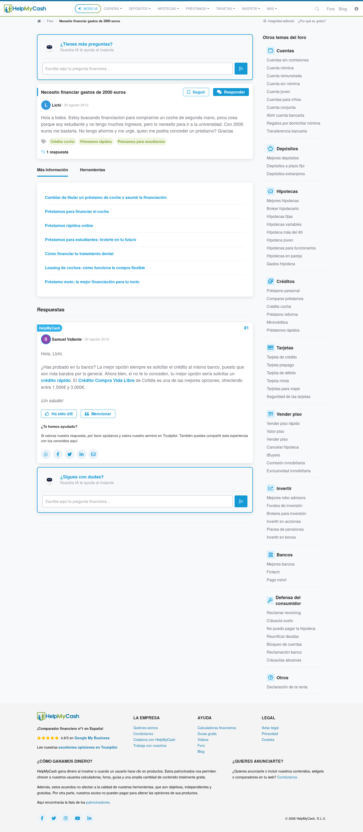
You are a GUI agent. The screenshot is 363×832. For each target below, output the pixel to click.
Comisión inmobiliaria (286, 463)
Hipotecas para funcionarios (291, 248)
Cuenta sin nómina (283, 83)
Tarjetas (224, 8)
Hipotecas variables (284, 224)
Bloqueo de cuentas (284, 644)
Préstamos (196, 8)
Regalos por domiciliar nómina (293, 123)
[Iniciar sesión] (356, 9)
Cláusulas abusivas (284, 660)
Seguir (198, 92)
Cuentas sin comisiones (288, 60)
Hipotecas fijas (280, 216)
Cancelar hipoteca (283, 447)
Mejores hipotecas (283, 200)
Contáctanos (143, 733)
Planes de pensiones (285, 529)
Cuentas (111, 8)
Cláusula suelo (280, 620)
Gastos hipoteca (281, 263)
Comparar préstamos (285, 298)
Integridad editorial (280, 21)
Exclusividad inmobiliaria (289, 470)
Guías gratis (207, 733)
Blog (343, 9)
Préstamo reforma (282, 314)
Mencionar (100, 413)
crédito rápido (56, 380)
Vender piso (277, 439)
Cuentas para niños (284, 99)
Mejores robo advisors (286, 497)
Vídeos (203, 739)
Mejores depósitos (283, 158)
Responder (234, 92)
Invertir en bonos (281, 537)
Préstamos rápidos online (69, 225)
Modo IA (90, 8)
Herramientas (92, 169)
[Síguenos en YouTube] (77, 818)
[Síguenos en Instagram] (66, 818)
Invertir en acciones (284, 521)
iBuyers (273, 455)
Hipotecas (167, 8)
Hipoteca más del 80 (285, 232)
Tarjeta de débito (281, 373)
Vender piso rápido (283, 423)
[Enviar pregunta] (241, 69)
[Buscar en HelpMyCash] (317, 9)
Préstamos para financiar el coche (77, 211)
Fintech (273, 572)
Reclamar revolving (284, 612)
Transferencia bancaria (287, 131)
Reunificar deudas (283, 636)
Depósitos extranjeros (286, 173)
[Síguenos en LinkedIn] (89, 818)
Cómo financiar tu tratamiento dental (79, 253)
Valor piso (275, 431)
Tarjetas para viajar (283, 388)
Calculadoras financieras (217, 727)
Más (270, 8)
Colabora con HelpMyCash (154, 739)
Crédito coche (62, 141)
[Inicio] (25, 8)
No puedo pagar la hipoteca (291, 628)
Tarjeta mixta (278, 380)
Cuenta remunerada (284, 75)
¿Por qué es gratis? (312, 21)
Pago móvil (276, 580)
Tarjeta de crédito (282, 357)
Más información (52, 169)
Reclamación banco (284, 652)
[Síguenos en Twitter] (54, 818)
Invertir (249, 8)
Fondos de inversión (284, 505)
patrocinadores (98, 802)
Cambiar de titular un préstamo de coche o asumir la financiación (106, 197)
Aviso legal (270, 727)
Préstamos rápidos (96, 141)
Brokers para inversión (286, 513)
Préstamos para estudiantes (141, 141)
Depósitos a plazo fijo (285, 166)
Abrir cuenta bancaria (285, 115)
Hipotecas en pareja (284, 256)
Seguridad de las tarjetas (288, 396)
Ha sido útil (62, 413)
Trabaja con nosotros (149, 745)
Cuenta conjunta (281, 107)
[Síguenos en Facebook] (42, 818)
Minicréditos (277, 322)
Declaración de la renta (287, 687)
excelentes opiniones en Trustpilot (88, 747)
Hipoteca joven (280, 240)
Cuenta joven (278, 91)
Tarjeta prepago (280, 365)
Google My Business (92, 737)
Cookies (268, 739)
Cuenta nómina (280, 68)
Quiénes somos (145, 727)
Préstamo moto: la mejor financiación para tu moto (92, 281)
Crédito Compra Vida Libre (106, 380)
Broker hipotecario (283, 208)
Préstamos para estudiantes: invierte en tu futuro (90, 239)
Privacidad (270, 733)
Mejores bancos (281, 564)
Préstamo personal (283, 290)
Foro (331, 9)
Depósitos (138, 8)
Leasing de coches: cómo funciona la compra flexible (95, 267)
